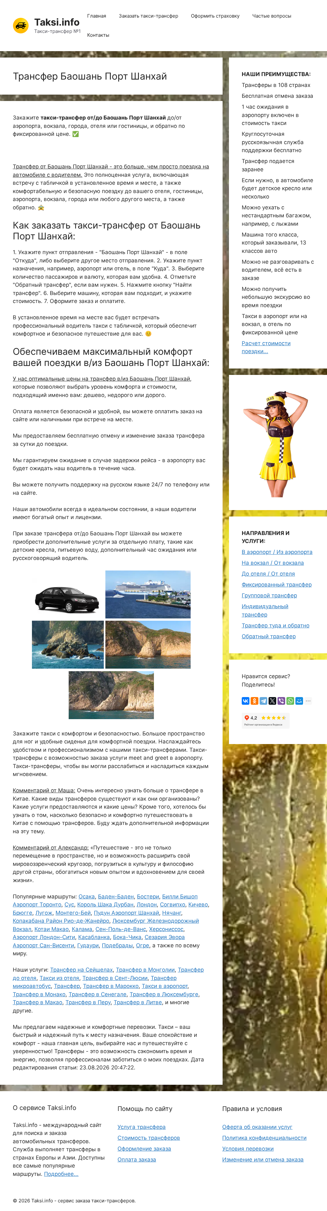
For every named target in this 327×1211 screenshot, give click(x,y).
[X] (272, 701)
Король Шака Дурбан (105, 904)
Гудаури (88, 945)
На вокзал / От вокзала (273, 563)
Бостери (148, 896)
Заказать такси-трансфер (148, 16)
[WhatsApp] (290, 701)
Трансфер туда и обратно (275, 625)
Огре (142, 945)
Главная (96, 16)
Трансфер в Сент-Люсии (115, 978)
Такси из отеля (59, 978)
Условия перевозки (248, 1148)
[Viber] (281, 701)
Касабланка (94, 937)
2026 (24, 1201)
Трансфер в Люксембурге (164, 994)
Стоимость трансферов (149, 1138)
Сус (69, 904)
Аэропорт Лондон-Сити (44, 937)
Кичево (198, 904)
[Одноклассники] (254, 701)
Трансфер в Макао (37, 1002)
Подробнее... (61, 1174)
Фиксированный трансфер (277, 584)
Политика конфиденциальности (264, 1138)
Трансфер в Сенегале (97, 994)
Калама (82, 929)
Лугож (43, 913)
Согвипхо (172, 904)
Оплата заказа (137, 1159)
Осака (87, 896)
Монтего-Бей (73, 913)
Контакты (98, 35)
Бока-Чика (127, 937)
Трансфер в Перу (87, 1002)
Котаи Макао (51, 929)
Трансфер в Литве (138, 1002)
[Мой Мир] (299, 701)
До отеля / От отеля (268, 574)
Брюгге (22, 913)
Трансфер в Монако (39, 994)
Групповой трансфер (269, 595)
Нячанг (171, 913)
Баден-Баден (116, 896)
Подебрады (117, 945)
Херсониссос (166, 929)
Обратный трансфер (269, 636)
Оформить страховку (215, 16)
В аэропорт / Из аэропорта (277, 552)
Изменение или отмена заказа (263, 1159)
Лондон (147, 904)
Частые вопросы (271, 16)
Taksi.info (57, 22)
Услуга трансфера (142, 1127)
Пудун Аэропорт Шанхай (126, 913)
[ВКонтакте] (245, 701)
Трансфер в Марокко (111, 986)
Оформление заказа (144, 1148)
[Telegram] (263, 701)
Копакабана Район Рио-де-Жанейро (61, 921)
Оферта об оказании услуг (257, 1127)
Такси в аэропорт (164, 986)
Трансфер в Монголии (145, 969)
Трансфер (67, 986)
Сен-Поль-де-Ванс (120, 929)
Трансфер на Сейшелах (81, 969)
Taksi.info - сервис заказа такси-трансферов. (83, 1201)
